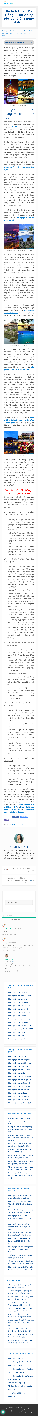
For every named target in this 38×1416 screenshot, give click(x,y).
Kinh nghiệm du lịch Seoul (17, 1093)
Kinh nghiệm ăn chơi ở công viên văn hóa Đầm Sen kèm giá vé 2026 (20, 1226)
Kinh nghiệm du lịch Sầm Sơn (19, 1012)
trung (14, 961)
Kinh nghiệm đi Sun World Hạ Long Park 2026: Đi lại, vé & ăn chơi (19, 1240)
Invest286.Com (13, 1389)
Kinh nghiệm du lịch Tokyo (18, 1100)
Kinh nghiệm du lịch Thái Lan (18, 1056)
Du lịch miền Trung (17, 824)
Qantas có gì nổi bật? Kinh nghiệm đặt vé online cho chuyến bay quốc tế (21, 1322)
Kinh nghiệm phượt (15, 1365)
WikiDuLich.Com (14, 1396)
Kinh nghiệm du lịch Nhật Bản (19, 1096)
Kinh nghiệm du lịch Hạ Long (18, 999)
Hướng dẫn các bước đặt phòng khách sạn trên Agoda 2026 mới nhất (20, 1129)
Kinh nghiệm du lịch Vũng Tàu (19, 1039)
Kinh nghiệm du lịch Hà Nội (18, 1009)
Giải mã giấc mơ (14, 1379)
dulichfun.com (17, 127)
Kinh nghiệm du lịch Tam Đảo (19, 1006)
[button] (34, 2)
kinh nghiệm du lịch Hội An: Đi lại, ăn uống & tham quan (19, 420)
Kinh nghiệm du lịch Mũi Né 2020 (20, 1029)
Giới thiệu (7, 1412)
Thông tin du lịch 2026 (16, 1372)
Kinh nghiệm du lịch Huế (17, 1016)
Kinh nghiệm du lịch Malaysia (19, 1086)
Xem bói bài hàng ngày (16, 1383)
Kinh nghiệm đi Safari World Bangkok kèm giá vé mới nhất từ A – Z (20, 1175)
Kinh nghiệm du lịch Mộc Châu (19, 996)
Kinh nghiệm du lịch (15, 1358)
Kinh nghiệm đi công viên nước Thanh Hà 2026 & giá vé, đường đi (20, 1203)
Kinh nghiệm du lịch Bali (17, 1073)
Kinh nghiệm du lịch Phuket (18, 1066)
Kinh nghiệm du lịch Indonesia (19, 1070)
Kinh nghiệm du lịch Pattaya (22, 1376)
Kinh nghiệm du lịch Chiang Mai (19, 1063)
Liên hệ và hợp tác (16, 1412)
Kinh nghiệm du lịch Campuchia (19, 1083)
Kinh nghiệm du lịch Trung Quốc (20, 1103)
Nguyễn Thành (10, 959)
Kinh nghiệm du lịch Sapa (17, 992)
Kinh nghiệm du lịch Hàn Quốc (19, 1090)
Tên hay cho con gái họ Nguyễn (20, 1386)
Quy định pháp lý (28, 1412)
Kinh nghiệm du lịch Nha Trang (19, 1026)
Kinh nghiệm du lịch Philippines (19, 1080)
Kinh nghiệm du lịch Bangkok (19, 1060)
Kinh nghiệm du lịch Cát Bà (18, 1002)
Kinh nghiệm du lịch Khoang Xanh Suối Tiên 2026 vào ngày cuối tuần (20, 1249)
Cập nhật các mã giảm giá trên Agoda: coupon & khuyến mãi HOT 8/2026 (19, 1120)
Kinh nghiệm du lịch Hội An (18, 1022)
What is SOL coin (18, 1393)
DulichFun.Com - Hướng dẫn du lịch (25, 1408)
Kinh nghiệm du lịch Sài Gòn (18, 1035)
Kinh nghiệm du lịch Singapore (19, 1076)
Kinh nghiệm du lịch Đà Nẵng (19, 1019)
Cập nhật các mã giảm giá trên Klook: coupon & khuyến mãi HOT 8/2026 (20, 1137)
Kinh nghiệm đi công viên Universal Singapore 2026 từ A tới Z (21, 1218)
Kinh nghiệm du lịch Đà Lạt (18, 1032)
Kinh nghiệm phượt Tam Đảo (22, 1369)
